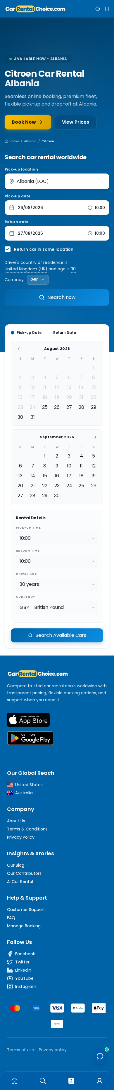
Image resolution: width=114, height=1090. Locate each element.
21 (81, 397)
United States (29, 785)
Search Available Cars (61, 635)
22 (93, 397)
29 (93, 407)
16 (20, 397)
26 (57, 407)
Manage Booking (24, 926)
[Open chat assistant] (100, 1056)
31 (33, 417)
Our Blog (15, 865)
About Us (16, 821)
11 (44, 387)
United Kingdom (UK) (26, 269)
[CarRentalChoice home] (57, 674)
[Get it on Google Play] (30, 738)
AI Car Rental (20, 881)
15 (93, 387)
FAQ (11, 918)
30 (73, 269)
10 (32, 387)
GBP (35, 280)
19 (57, 397)
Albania (30, 141)
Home (14, 141)
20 (69, 397)
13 (69, 387)
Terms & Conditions (27, 829)
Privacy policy (53, 1050)
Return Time (28, 550)
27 (69, 407)
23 (20, 407)
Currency (25, 597)
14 (81, 387)
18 (45, 397)
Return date (16, 222)
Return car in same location (43, 249)
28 (81, 407)
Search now (61, 297)
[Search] (43, 1081)
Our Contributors (24, 873)
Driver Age (26, 574)
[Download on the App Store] (28, 720)
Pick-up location (21, 169)
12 (57, 387)
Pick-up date (17, 196)
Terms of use (20, 1050)
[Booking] (99, 1081)
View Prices (75, 122)
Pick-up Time (28, 527)
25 (45, 407)
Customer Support (26, 909)
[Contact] (71, 1081)
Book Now (24, 122)
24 (33, 407)
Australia (24, 793)
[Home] (14, 1081)
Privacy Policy (20, 837)
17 (32, 397)
